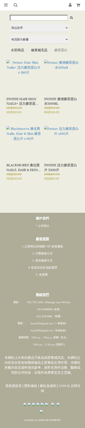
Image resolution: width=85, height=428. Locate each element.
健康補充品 (39, 50)
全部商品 (17, 50)
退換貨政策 (13, 385)
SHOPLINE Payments (49, 420)
